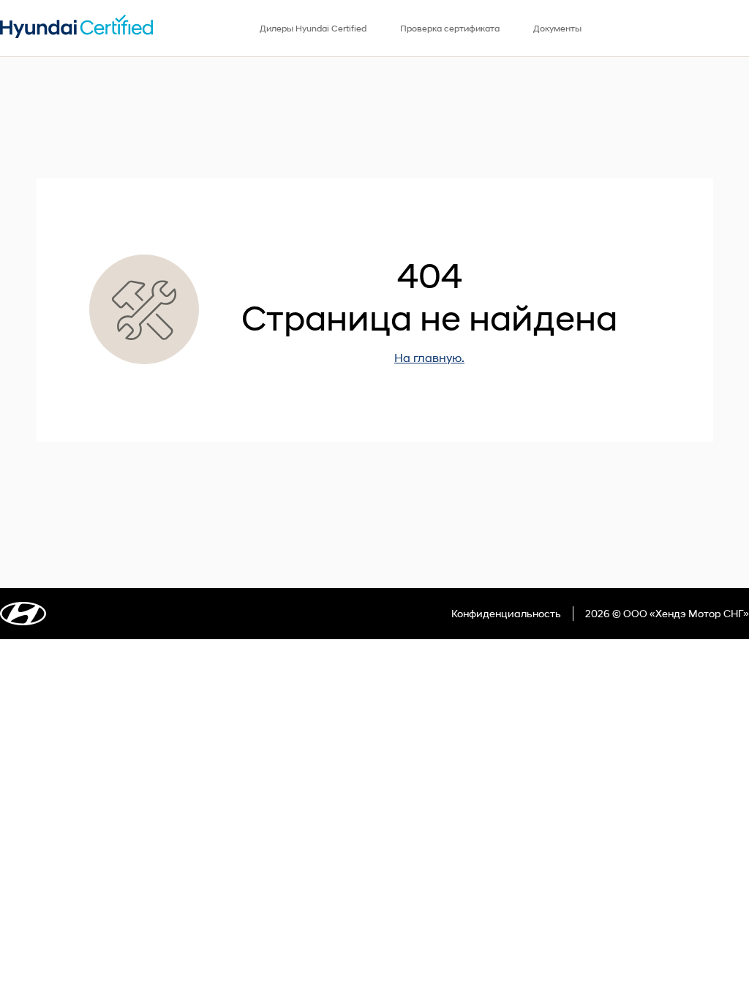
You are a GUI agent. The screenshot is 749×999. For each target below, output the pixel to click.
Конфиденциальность (506, 613)
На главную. (429, 357)
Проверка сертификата (450, 28)
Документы (557, 28)
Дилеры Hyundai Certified (313, 28)
